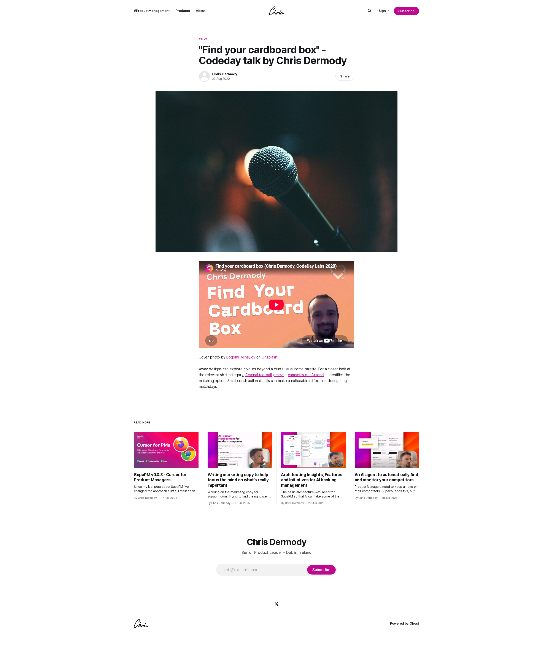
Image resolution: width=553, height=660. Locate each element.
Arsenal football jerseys (264, 375)
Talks (203, 39)
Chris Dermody (224, 74)
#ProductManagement (152, 11)
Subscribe (406, 11)
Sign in (384, 11)
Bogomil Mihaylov (240, 357)
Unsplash (269, 357)
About (200, 11)
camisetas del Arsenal (306, 375)
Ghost (414, 623)
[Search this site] (369, 10)
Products (183, 11)
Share (345, 76)
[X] (276, 604)
